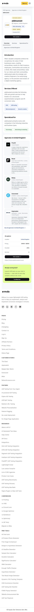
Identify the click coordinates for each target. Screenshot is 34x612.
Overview (6, 43)
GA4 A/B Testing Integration (10, 446)
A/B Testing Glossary (8, 483)
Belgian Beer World (7, 369)
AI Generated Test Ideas (9, 431)
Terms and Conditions (8, 349)
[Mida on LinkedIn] (7, 306)
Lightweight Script (7, 465)
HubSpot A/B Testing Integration (12, 457)
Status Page (5, 353)
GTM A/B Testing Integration (10, 450)
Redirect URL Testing (8, 404)
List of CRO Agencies (8, 472)
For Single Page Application (10, 419)
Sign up (24, 3)
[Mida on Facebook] (16, 306)
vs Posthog (5, 500)
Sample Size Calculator (9, 553)
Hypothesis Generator (8, 572)
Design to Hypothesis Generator (12, 545)
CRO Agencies (6, 10)
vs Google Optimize (8, 511)
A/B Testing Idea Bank (8, 487)
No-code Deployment (8, 415)
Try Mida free (17, 279)
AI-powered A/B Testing (9, 393)
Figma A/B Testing (7, 396)
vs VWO (4, 503)
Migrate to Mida (7, 526)
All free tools (6, 534)
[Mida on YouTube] (20, 306)
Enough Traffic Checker (9, 568)
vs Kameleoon (6, 515)
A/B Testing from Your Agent (11, 389)
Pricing (4, 319)
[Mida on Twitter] (3, 306)
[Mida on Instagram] (11, 306)
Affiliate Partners (7, 342)
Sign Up (4, 338)
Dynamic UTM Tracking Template (12, 579)
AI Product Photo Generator (10, 538)
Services (14, 43)
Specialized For (24, 43)
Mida (3, 376)
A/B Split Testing (7, 400)
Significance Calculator (9, 560)
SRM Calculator (6, 564)
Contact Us (5, 330)
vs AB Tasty (5, 522)
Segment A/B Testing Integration (12, 453)
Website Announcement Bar (10, 594)
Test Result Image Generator (10, 575)
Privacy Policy (6, 345)
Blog (3, 323)
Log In (4, 334)
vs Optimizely (6, 518)
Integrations (5, 442)
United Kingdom (25, 239)
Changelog (5, 327)
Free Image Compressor (9, 542)
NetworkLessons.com (8, 380)
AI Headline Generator (8, 549)
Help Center (5, 435)
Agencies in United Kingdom (19, 10)
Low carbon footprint (8, 468)
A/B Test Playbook (7, 598)
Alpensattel (5, 365)
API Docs (4, 438)
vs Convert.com (7, 507)
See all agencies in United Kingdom (14, 227)
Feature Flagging (7, 411)
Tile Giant (5, 361)
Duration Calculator (8, 557)
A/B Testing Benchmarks (9, 480)
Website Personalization (9, 408)
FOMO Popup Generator (9, 590)
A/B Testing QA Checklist (9, 587)
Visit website (17, 36)
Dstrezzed (5, 373)
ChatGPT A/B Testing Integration (12, 461)
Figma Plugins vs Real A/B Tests (12, 491)
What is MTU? (6, 427)
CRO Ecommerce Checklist (10, 583)
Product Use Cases (8, 476)
